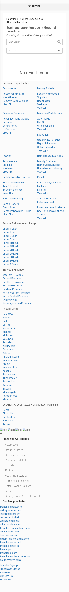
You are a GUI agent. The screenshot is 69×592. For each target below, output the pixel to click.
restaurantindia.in (10, 517)
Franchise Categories (16, 438)
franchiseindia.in (9, 545)
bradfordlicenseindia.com (14, 538)
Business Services (13, 113)
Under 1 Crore (10, 264)
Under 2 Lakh (10, 232)
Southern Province (13, 282)
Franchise (11, 19)
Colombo (8, 314)
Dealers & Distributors (49, 113)
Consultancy (10, 125)
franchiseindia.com (11, 506)
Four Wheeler (10, 97)
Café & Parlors (11, 203)
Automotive (9, 88)
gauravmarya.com (10, 560)
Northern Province (13, 285)
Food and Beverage (13, 198)
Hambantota (10, 395)
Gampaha (8, 349)
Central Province (12, 278)
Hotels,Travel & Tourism (16, 177)
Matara (7, 399)
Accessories (10, 161)
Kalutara (7, 353)
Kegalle (7, 370)
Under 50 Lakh (11, 260)
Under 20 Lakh (11, 250)
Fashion (7, 156)
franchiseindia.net (10, 542)
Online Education (46, 147)
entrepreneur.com (10, 510)
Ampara (7, 385)
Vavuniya (8, 338)
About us (5, 572)
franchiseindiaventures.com (16, 556)
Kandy (6, 317)
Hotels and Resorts (14, 182)
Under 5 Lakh (10, 239)
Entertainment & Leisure (51, 207)
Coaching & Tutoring (48, 140)
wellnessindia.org (10, 521)
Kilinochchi (9, 328)
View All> (8, 172)
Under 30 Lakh (11, 257)
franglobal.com (8, 553)
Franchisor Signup (10, 568)
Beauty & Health (46, 88)
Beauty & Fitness (46, 161)
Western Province (13, 275)
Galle (5, 321)
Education (43, 134)
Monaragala (9, 392)
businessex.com (9, 531)
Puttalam (8, 342)
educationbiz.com (10, 524)
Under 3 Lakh (10, 235)
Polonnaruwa (10, 360)
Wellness (42, 104)
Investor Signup (9, 565)
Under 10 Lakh (11, 243)
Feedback (8, 420)
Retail (40, 177)
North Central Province (15, 296)
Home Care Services (48, 164)
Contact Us (9, 417)
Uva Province (10, 299)
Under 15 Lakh (11, 246)
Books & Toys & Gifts (49, 182)
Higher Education (46, 143)
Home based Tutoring (49, 168)
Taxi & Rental (10, 186)
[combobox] (34, 42)
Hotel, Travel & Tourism (18, 486)
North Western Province (16, 292)
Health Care (43, 100)
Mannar (7, 331)
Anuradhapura (11, 356)
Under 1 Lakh (10, 228)
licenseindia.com (9, 535)
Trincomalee (10, 378)
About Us (8, 413)
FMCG (40, 122)
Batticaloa (9, 381)
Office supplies (45, 125)
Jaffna (6, 324)
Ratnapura (9, 374)
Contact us (6, 576)
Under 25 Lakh (11, 253)
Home (6, 410)
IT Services (9, 129)
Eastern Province (12, 289)
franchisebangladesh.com (15, 528)
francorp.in (6, 549)
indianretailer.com (10, 513)
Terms (6, 424)
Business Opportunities (31, 19)
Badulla (7, 388)
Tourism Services (13, 189)
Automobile (43, 118)
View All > (8, 104)
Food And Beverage (16, 475)
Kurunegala (9, 346)
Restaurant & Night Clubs (17, 211)
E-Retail (41, 189)
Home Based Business (50, 156)
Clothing (7, 164)
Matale (7, 363)
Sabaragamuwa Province (17, 303)
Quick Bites (9, 207)
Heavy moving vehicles (15, 100)
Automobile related (13, 93)
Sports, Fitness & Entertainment (22, 496)
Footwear (8, 168)
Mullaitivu (8, 335)
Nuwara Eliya (10, 367)
